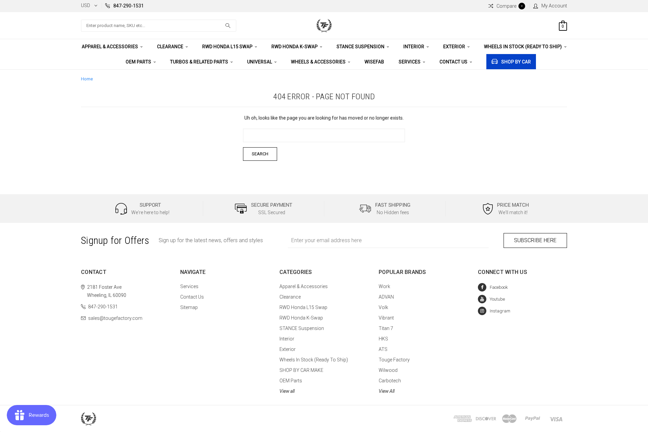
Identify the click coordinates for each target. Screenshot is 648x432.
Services (410, 62)
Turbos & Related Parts (199, 62)
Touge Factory (394, 359)
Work (384, 286)
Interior (414, 46)
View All (387, 391)
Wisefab (374, 62)
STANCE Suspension (360, 46)
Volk (383, 307)
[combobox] (158, 26)
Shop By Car (516, 62)
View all (287, 391)
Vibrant (386, 318)
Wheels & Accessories (319, 62)
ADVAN (386, 297)
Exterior (454, 46)
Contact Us (453, 62)
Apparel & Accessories (110, 46)
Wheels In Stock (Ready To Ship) (523, 46)
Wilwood (388, 370)
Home (87, 78)
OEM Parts (139, 62)
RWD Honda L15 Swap (227, 46)
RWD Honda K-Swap (295, 46)
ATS (383, 349)
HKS (383, 338)
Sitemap (189, 307)
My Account (554, 5)
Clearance (170, 46)
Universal (260, 62)
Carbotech (390, 380)
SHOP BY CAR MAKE (301, 370)
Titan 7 (386, 328)
